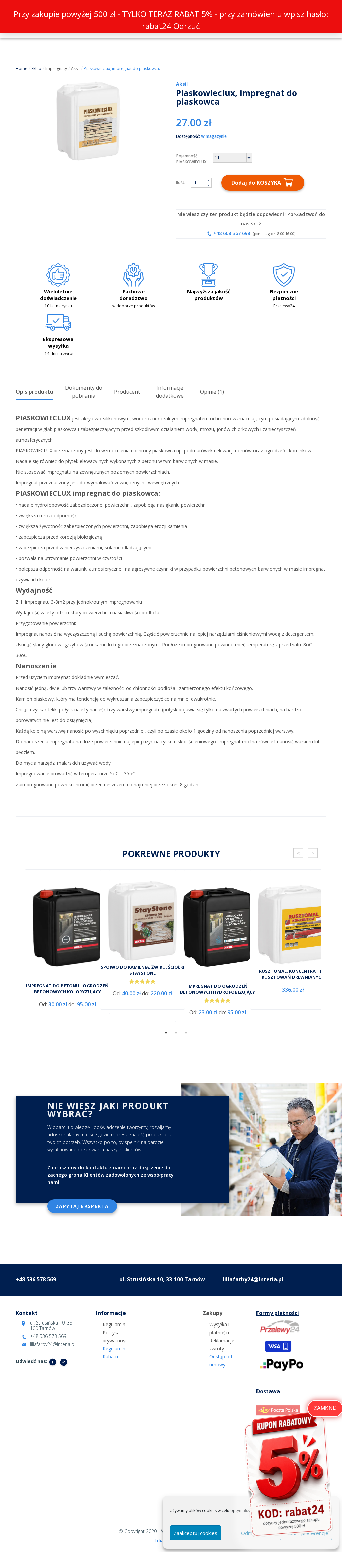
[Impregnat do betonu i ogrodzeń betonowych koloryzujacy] (67, 928)
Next (313, 853)
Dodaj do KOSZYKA (256, 182)
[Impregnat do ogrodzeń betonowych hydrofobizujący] (217, 928)
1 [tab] (166, 1032)
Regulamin (114, 1324)
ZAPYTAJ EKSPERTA (82, 1206)
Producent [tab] (127, 391)
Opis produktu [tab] (34, 391)
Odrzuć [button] (186, 25)
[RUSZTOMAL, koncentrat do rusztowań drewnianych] (292, 925)
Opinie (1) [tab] (212, 391)
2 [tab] (176, 1032)
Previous (298, 853)
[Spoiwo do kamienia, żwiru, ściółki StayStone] (142, 921)
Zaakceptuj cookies (195, 1533)
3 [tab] (186, 1032)
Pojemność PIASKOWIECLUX (191, 159)
